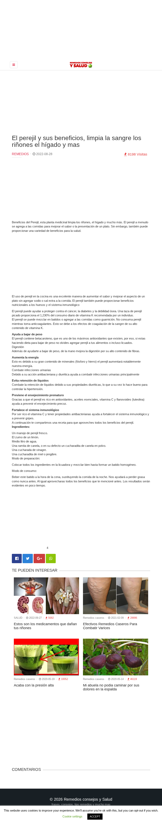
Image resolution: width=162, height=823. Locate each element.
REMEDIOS (20, 154)
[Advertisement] (81, 102)
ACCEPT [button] (95, 816)
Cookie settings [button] (72, 816)
